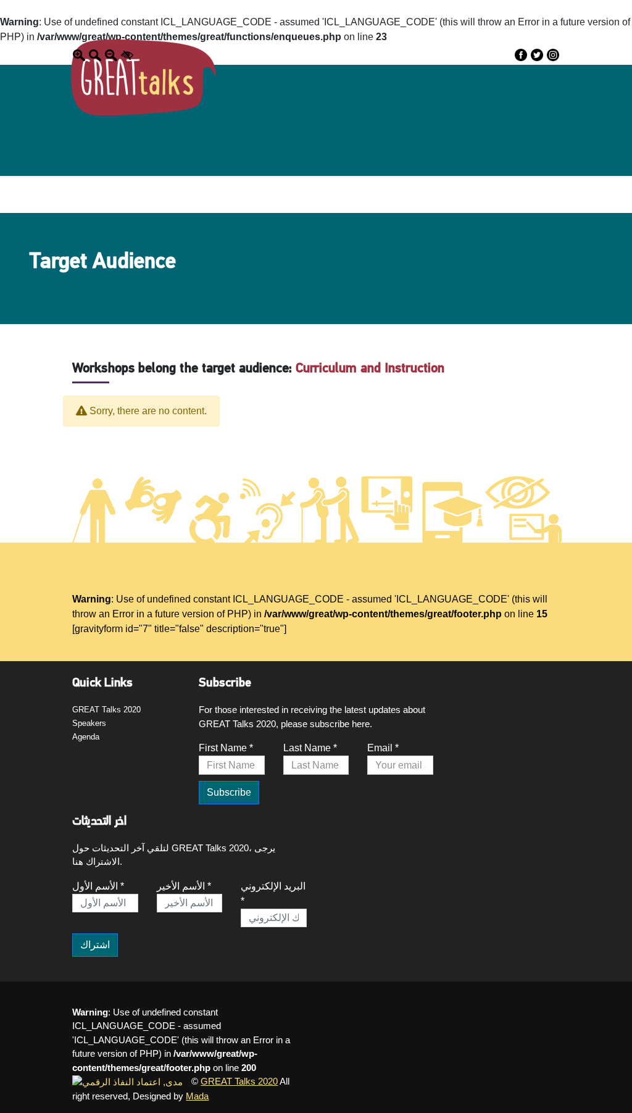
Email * (383, 748)
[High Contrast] (127, 54)
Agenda (85, 736)
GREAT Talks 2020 (106, 709)
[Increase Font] (79, 54)
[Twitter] (537, 54)
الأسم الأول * (98, 886)
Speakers (89, 723)
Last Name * (310, 748)
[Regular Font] (95, 54)
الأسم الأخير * (184, 886)
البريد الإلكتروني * (273, 893)
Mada (197, 1096)
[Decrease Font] (111, 54)
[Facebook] (521, 54)
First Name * (226, 748)
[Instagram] (553, 54)
